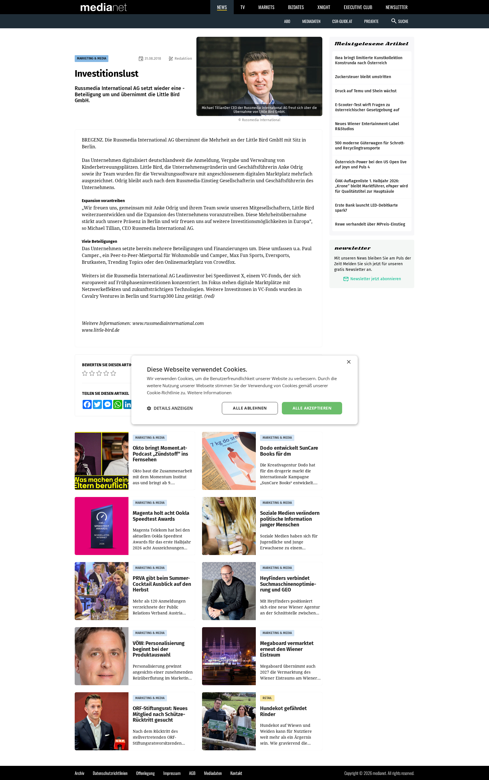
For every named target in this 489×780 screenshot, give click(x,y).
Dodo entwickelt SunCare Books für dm (289, 451)
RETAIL (267, 698)
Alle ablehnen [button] (250, 408)
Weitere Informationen (209, 392)
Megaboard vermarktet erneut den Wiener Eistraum (287, 649)
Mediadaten (311, 21)
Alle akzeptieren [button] (312, 408)
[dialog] (244, 389)
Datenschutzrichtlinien (110, 773)
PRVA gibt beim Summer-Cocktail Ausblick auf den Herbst (162, 584)
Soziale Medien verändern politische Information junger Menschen (289, 519)
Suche (399, 21)
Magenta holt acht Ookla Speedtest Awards (161, 516)
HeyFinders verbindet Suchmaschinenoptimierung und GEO (288, 584)
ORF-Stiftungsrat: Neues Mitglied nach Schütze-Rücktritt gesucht (160, 714)
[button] (170, 408)
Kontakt (236, 773)
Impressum (172, 773)
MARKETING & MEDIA (91, 58)
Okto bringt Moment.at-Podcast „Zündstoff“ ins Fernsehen (160, 454)
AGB (192, 773)
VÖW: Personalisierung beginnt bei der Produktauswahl (159, 649)
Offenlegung (145, 773)
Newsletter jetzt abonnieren (372, 279)
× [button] (348, 362)
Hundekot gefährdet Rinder (283, 711)
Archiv (79, 773)
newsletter (352, 248)
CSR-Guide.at (342, 21)
